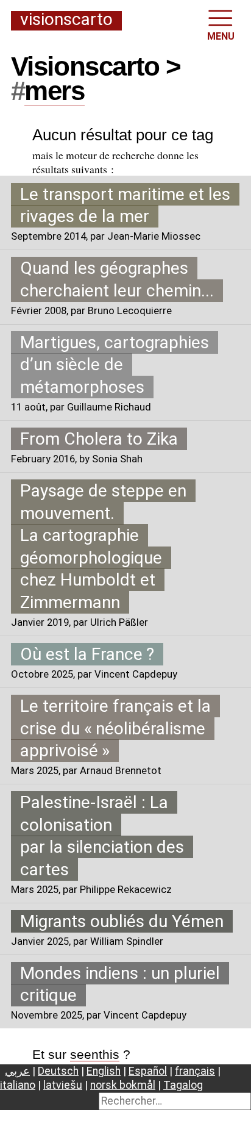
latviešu (62, 1085)
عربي (17, 1071)
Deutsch (58, 1071)
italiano (17, 1085)
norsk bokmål (122, 1085)
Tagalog (183, 1085)
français (195, 1071)
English (104, 1071)
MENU (221, 36)
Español (148, 1071)
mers (54, 91)
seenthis (94, 1054)
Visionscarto (66, 20)
